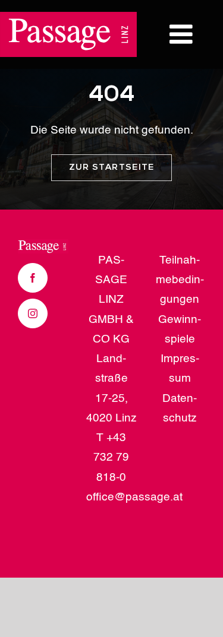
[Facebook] (33, 278)
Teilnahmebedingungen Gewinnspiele (180, 300)
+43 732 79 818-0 (111, 457)
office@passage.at (134, 497)
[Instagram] (33, 313)
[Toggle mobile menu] (182, 34)
